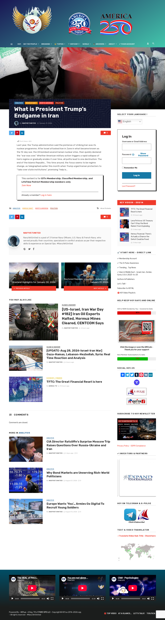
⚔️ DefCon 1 (73, 44)
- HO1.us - (23, 612)
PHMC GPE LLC (44, 612)
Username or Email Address (134, 141)
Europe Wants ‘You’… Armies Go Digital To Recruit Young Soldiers (75, 505)
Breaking (45, 44)
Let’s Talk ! (121, 284)
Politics (59, 103)
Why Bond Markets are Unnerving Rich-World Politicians (78, 474)
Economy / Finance (54, 378)
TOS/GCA (151, 613)
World (86, 44)
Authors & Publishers (126, 279)
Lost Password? (128, 186)
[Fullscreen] (52, 598)
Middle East (31, 103)
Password (126, 154)
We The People (30, 44)
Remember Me (130, 168)
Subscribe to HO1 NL (125, 288)
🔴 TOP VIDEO (110, 613)
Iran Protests (106, 208)
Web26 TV (53, 386)
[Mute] (48, 598)
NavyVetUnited (29, 123)
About (112, 44)
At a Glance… (124, 613)
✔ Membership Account (127, 258)
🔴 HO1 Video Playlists (126, 293)
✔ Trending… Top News (126, 268)
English (126, 121)
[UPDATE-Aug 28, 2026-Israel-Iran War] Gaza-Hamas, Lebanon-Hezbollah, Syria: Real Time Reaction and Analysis (78, 354)
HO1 (19, 44)
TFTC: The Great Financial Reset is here (74, 381)
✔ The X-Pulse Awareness (128, 263)
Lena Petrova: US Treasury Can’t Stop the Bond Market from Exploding (142, 223)
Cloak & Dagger (69, 305)
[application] (32, 588)
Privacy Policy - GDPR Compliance (131, 446)
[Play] (12, 598)
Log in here (46, 195)
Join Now (26, 185)
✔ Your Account (127, 44)
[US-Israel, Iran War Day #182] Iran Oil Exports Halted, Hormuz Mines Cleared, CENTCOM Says (83, 316)
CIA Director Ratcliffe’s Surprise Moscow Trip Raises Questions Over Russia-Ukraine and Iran (78, 445)
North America (46, 103)
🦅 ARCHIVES (98, 44)
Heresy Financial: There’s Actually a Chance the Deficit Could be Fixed (141, 236)
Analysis (19, 103)
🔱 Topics (58, 44)
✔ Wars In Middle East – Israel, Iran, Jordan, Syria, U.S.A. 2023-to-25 (134, 273)
